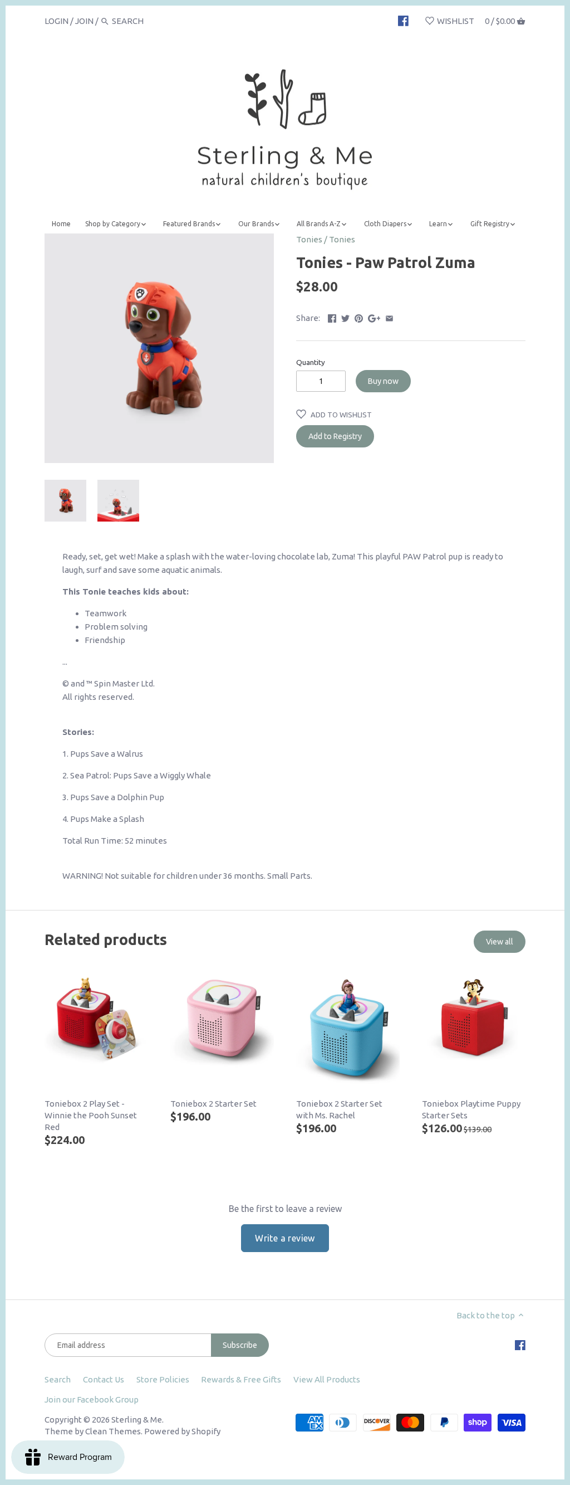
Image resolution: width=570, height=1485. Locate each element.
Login (56, 21)
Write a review (285, 1238)
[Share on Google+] (374, 317)
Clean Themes (113, 1431)
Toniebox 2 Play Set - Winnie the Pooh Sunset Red (91, 1115)
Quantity (310, 362)
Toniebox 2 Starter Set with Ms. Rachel (339, 1109)
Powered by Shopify (182, 1431)
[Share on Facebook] (332, 317)
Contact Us (103, 1379)
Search (58, 1379)
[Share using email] (389, 317)
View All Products (326, 1379)
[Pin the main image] (359, 317)
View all (499, 941)
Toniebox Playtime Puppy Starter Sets (471, 1109)
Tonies (309, 239)
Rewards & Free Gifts (241, 1379)
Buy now (383, 381)
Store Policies (162, 1379)
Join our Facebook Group (92, 1399)
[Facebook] (403, 20)
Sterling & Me (136, 1419)
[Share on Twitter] (345, 317)
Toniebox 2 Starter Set (213, 1103)
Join (84, 21)
